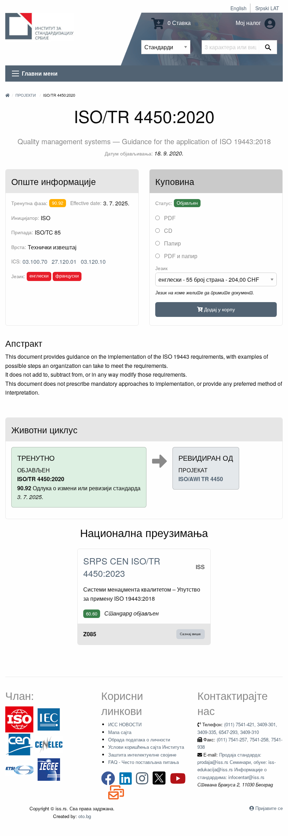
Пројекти (25, 95)
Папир (172, 243)
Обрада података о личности (139, 739)
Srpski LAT (267, 8)
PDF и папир (180, 256)
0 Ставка (178, 23)
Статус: (163, 202)
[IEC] (49, 718)
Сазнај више (190, 633)
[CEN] (19, 743)
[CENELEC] (49, 743)
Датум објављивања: (129, 153)
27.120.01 (64, 261)
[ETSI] (19, 768)
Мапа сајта (119, 732)
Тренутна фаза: (29, 202)
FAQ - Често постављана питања (143, 762)
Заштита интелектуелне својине (142, 754)
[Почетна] (7, 95)
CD (167, 230)
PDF (169, 218)
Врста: (18, 246)
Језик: (18, 276)
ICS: (16, 261)
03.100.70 (34, 261)
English (238, 8)
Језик (161, 268)
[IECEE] (49, 768)
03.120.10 (93, 261)
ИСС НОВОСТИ (125, 724)
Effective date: (86, 202)
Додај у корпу (219, 309)
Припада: (22, 232)
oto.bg (84, 816)
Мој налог (249, 23)
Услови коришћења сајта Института (146, 747)
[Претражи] (268, 47)
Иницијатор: (25, 217)
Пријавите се (269, 808)
